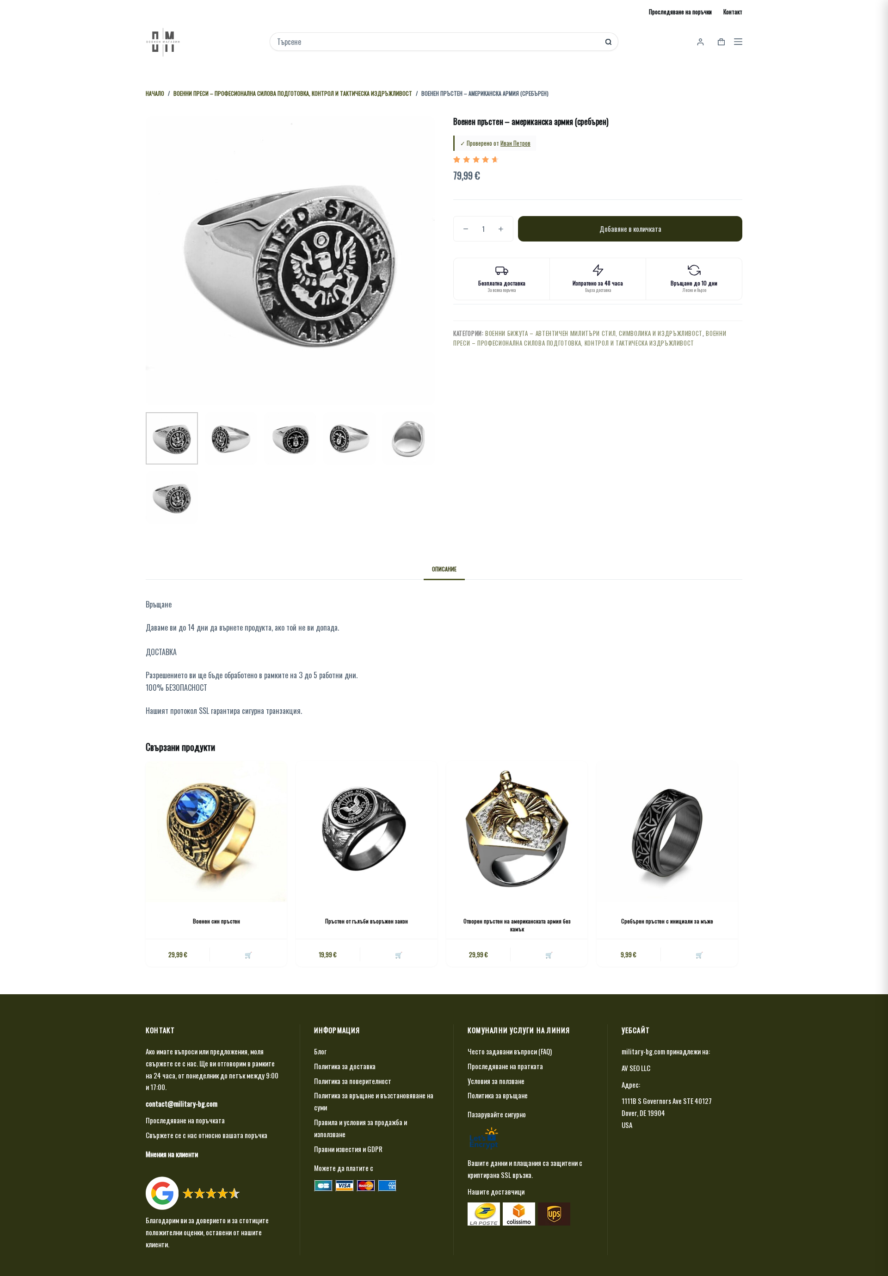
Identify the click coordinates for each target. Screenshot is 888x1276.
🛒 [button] (248, 954)
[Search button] (608, 42)
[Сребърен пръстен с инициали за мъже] (667, 831)
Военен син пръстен (216, 921)
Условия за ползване (496, 1081)
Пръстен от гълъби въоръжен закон (366, 921)
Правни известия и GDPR (348, 1149)
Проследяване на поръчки (680, 11)
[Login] (700, 41)
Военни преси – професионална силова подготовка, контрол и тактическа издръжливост (589, 337)
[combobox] (437, 41)
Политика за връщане (498, 1095)
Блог (320, 1051)
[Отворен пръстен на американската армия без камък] (516, 831)
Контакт (732, 11)
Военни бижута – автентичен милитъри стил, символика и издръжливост (594, 333)
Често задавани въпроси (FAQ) (510, 1051)
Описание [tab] (444, 569)
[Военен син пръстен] (216, 831)
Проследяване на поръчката (185, 1120)
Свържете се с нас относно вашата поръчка (206, 1135)
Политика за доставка (345, 1066)
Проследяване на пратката (505, 1066)
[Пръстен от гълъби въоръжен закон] (366, 831)
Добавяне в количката (630, 228)
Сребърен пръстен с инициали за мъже (667, 921)
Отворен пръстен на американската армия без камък (517, 925)
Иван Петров (515, 143)
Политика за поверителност (352, 1081)
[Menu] (738, 41)
